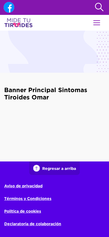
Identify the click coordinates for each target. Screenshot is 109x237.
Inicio (9, 79)
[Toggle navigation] (97, 22)
